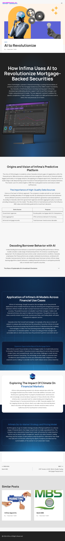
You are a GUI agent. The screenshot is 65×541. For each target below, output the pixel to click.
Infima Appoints (10, 513)
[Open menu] (61, 3)
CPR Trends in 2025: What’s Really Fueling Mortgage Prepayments (51, 469)
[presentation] (16, 499)
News (5, 42)
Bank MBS (5, 468)
